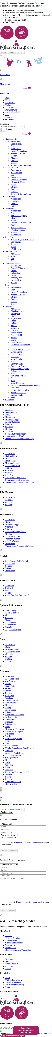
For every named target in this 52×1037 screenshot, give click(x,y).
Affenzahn (15, 254)
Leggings (15, 201)
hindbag (8, 779)
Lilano (13, 347)
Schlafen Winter (17, 232)
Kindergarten (16, 278)
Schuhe (14, 304)
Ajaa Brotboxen (17, 311)
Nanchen (9, 770)
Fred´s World (16, 335)
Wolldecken (16, 235)
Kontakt (8, 935)
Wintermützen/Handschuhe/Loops (19, 438)
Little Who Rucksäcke (20, 349)
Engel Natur (16, 318)
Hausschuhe (16, 148)
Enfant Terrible (17, 333)
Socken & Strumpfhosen (21, 165)
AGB (7, 977)
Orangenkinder (17, 364)
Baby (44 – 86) (11, 139)
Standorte (9, 966)
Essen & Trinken (18, 268)
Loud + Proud (17, 354)
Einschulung (16, 266)
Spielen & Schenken (14, 112)
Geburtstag (15, 273)
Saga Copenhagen (18, 392)
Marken (8, 117)
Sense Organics (17, 383)
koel (12, 258)
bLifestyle (15, 256)
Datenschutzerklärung (14, 985)
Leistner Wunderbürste (20, 345)
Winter (13, 247)
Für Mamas (10, 102)
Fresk (7, 767)
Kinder (8, 100)
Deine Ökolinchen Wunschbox (18, 950)
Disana (14, 316)
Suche (8, 968)
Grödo (13, 321)
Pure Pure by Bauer (19, 376)
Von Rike (15, 388)
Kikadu (14, 337)
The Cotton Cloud (13, 781)
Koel (13, 397)
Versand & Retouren (14, 938)
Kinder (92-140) (12, 168)
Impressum (10, 987)
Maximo (8, 774)
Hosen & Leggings (19, 151)
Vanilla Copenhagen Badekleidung (25, 385)
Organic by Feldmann (20, 366)
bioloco (14, 325)
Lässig (13, 340)
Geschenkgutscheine (14, 943)
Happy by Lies (11, 784)
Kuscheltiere (16, 280)
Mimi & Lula (16, 359)
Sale (7, 114)
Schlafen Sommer (18, 227)
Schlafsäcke (16, 242)
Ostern (13, 275)
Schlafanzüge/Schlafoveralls (22, 239)
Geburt (14, 270)
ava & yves (15, 313)
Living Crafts (16, 352)
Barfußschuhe (11, 110)
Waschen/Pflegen (18, 230)
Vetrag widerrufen (13, 982)
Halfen (13, 323)
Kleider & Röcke (18, 153)
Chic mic (9, 765)
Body (13, 146)
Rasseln (14, 282)
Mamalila (15, 356)
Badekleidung (16, 144)
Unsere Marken (11, 964)
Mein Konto (10, 947)
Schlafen (9, 107)
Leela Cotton (16, 342)
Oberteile (14, 158)
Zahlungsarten (11, 940)
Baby (7, 98)
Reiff (13, 380)
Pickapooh (15, 371)
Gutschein (9, 119)
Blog (7, 961)
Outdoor (14, 160)
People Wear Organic (20, 368)
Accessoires (16, 141)
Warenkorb (10, 945)
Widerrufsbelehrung (13, 980)
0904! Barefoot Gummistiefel (17, 595)
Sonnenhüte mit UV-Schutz (17, 436)
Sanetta (8, 777)
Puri (12, 378)
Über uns (9, 959)
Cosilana (14, 330)
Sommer (14, 244)
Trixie (7, 762)
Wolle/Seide (10, 105)
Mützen (14, 156)
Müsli (13, 361)
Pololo (13, 261)
